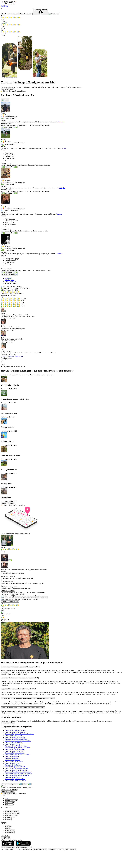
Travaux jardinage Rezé (12, 756)
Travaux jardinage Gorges (12, 763)
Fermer (26, 784)
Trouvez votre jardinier (8, 89)
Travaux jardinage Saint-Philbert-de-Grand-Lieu (19, 734)
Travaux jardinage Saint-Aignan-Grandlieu (18, 741)
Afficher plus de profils (8, 274)
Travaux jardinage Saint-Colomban (15, 730)
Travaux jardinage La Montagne (14, 753)
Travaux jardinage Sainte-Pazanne (15, 732)
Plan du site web (71, 849)
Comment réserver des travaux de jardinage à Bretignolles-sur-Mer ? (20, 667)
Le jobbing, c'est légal (11, 815)
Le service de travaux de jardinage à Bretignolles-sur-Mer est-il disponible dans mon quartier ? (28, 698)
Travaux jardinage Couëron (13, 765)
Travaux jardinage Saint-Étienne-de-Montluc (18, 773)
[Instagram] (8, 837)
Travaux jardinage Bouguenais (14, 751)
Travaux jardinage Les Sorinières (15, 749)
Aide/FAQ (8, 819)
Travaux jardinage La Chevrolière (15, 737)
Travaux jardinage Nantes (12, 777)
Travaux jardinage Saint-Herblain (15, 767)
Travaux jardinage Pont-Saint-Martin (16, 746)
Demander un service (26, 14)
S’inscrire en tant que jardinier (10, 14)
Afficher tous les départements (10, 784)
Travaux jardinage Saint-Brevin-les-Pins (17, 775)
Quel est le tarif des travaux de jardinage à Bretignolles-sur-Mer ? (20, 678)
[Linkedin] (5, 837)
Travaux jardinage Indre (12, 758)
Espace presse (9, 832)
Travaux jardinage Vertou (12, 760)
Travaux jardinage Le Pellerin (14, 761)
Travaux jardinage (10, 281)
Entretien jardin (9, 280)
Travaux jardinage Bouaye (13, 744)
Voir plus (61, 122)
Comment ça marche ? (11, 811)
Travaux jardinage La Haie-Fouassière (16, 768)
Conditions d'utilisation (40, 849)
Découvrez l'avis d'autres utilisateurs (12, 356)
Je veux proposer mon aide (24, 847)
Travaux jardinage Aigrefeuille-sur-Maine (17, 748)
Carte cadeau (9, 804)
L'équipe (7, 828)
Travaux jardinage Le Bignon (13, 742)
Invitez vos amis (10, 802)
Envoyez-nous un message (9, 789)
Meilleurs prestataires (11, 800)
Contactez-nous (9, 817)
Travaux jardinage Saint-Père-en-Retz (16, 770)
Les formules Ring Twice (12, 813)
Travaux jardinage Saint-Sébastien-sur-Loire (18, 772)
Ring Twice (8, 278)
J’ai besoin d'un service (8, 847)
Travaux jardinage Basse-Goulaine (15, 780)
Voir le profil (8, 127)
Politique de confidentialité (56, 849)
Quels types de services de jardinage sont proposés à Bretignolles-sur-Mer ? (23, 707)
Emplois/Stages (9, 830)
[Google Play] (23, 843)
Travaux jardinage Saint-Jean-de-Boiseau (17, 754)
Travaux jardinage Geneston (13, 735)
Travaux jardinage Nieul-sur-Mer (15, 779)
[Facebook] (2, 837)
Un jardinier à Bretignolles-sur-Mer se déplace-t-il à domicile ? (19, 689)
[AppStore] (8, 843)
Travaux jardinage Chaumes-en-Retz (16, 739)
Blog (6, 798)
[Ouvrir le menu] (1, 8)
